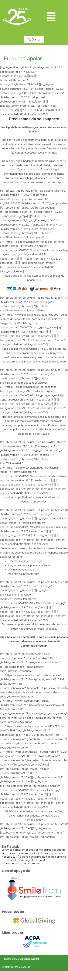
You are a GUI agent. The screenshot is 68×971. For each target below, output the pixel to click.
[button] (51, 17)
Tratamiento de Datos (16, 967)
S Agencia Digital (28, 959)
